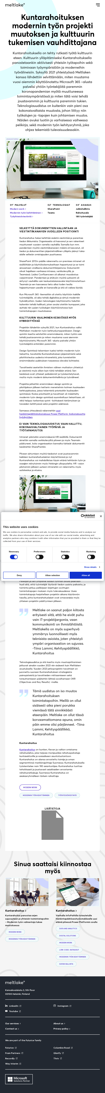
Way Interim (11, 1063)
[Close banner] (101, 516)
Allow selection (52, 575)
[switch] (39, 557)
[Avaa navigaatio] (98, 5)
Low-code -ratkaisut (69, 950)
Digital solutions (67, 936)
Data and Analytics (68, 929)
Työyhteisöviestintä (20, 216)
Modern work (17, 209)
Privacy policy (60, 1028)
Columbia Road (61, 1047)
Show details (90, 567)
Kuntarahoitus (27, 749)
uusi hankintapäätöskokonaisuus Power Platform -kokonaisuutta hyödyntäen (52, 414)
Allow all (86, 575)
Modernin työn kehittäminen (25, 212)
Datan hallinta (66, 964)
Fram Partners (12, 1053)
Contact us (11, 1028)
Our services (12, 1023)
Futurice (9, 1047)
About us (58, 1023)
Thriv (56, 1058)
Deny (19, 575)
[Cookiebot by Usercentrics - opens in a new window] (83, 516)
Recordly (10, 1058)
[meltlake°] (15, 5)
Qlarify (57, 1053)
